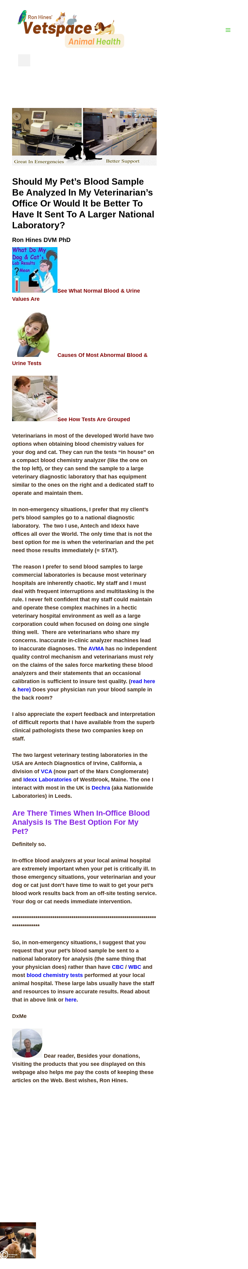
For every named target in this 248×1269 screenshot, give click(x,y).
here (71, 1000)
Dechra (101, 788)
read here (143, 681)
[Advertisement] (202, 199)
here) (23, 690)
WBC (134, 967)
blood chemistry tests (55, 975)
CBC (118, 967)
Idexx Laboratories (47, 780)
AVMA (96, 649)
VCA (47, 771)
